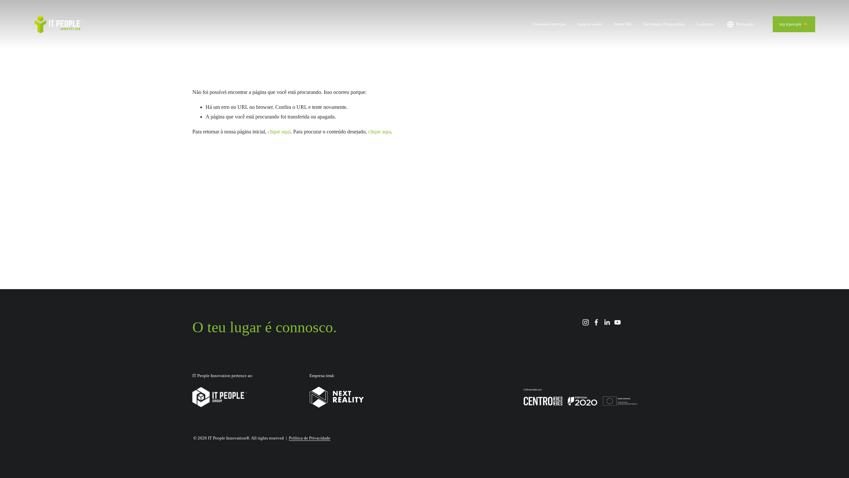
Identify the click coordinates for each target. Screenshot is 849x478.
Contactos (705, 24)
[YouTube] (617, 322)
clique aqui (279, 131)
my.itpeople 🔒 (793, 24)
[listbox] (743, 24)
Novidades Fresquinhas (664, 24)
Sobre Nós (623, 24)
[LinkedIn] (607, 322)
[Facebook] (596, 322)
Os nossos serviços (549, 24)
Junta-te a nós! (590, 24)
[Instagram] (585, 322)
